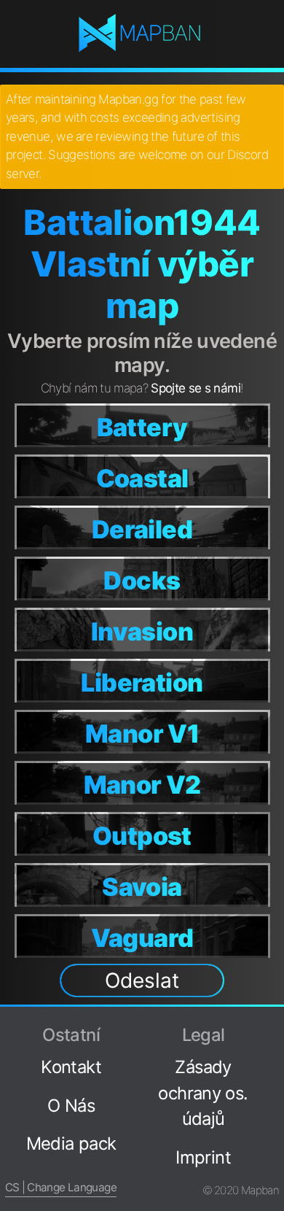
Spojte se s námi (195, 388)
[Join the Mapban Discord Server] (273, 1160)
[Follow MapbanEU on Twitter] (273, 1060)
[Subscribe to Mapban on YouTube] (273, 1135)
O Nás (71, 1105)
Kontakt (71, 1066)
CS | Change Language (61, 1187)
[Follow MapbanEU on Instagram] (273, 1084)
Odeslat (142, 980)
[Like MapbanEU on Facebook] (273, 1035)
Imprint (203, 1157)
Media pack (71, 1143)
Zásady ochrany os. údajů (203, 1092)
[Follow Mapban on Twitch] (273, 1109)
